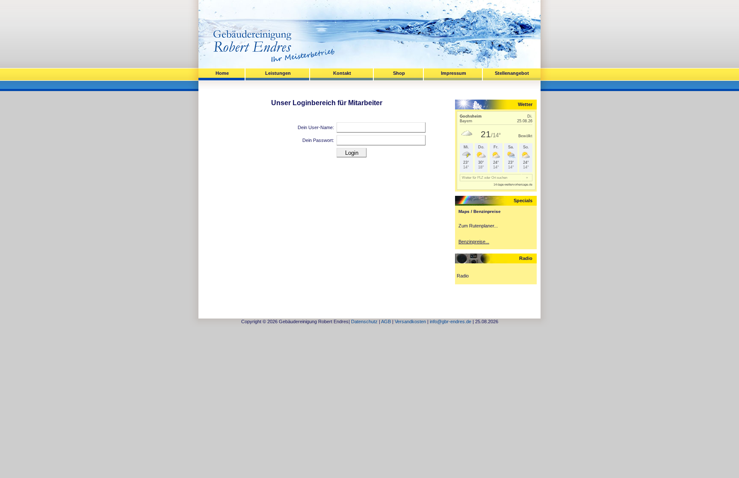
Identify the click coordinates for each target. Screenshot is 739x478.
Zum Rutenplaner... (478, 225)
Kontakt (342, 73)
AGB (386, 321)
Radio (463, 275)
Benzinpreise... (473, 241)
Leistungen (278, 73)
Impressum (453, 73)
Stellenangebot (512, 73)
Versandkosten (410, 321)
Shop (399, 73)
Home (222, 73)
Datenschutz (364, 321)
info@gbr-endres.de (450, 321)
